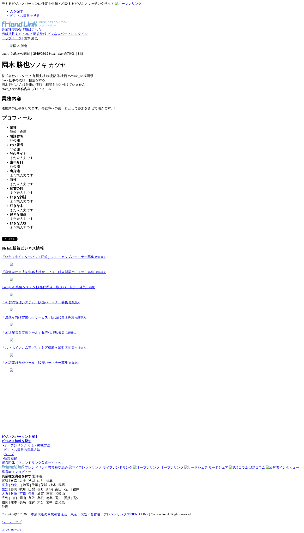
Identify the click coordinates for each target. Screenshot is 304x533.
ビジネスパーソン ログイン (67, 34)
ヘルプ (27, 34)
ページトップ (12, 522)
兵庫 (14, 493)
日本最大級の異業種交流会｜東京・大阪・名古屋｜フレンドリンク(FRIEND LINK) (89, 514)
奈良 (31, 493)
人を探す (16, 11)
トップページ (12, 38)
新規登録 (39, 34)
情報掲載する (12, 34)
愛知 (5, 489)
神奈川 (15, 485)
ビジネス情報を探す (16, 441)
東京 (5, 485)
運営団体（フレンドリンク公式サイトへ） (33, 462)
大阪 (5, 493)
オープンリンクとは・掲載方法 (27, 445)
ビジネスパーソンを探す (20, 436)
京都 (22, 493)
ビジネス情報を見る (25, 15)
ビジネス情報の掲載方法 (22, 449)
